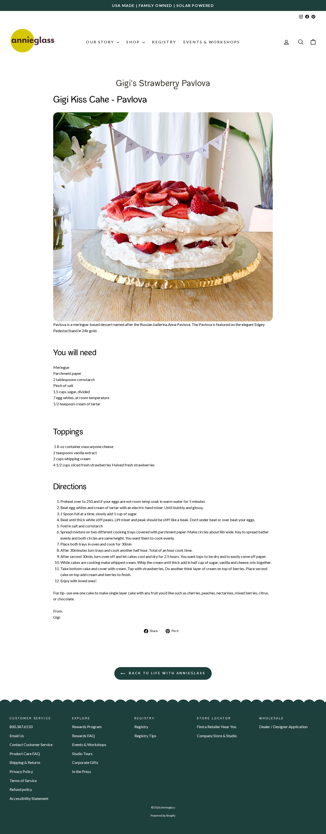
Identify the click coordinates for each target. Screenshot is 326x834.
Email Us (17, 735)
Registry (164, 42)
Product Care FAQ (25, 753)
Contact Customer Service (31, 744)
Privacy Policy (21, 771)
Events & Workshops (211, 42)
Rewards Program (87, 726)
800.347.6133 (21, 726)
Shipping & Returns (25, 762)
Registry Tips (145, 735)
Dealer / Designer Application (283, 726)
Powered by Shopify (163, 815)
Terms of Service (23, 780)
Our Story (101, 42)
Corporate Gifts (85, 762)
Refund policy (21, 789)
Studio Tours (82, 753)
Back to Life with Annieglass (166, 673)
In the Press (81, 771)
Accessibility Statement (29, 798)
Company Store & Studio (217, 735)
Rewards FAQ (83, 735)
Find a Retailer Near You (216, 726)
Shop (133, 42)
